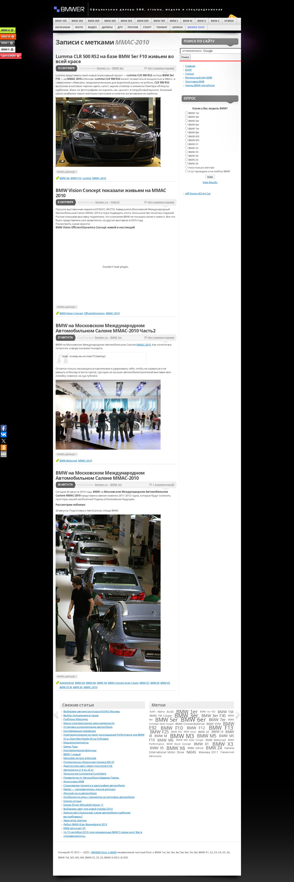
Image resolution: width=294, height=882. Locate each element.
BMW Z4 (193, 163)
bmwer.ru (103, 68)
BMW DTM (213, 724)
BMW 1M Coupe (161, 715)
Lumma (86, 178)
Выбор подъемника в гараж (81, 715)
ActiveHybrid (67, 683)
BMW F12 (196, 727)
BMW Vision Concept (71, 313)
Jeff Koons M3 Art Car (198, 193)
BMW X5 (165, 683)
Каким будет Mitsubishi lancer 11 (83, 805)
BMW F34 (176, 731)
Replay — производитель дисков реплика (89, 789)
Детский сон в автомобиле (80, 793)
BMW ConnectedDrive (189, 724)
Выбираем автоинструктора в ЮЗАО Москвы (91, 711)
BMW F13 (221, 727)
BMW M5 (193, 140)
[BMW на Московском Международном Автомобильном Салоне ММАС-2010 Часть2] (108, 448)
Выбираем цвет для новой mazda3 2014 (88, 809)
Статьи (189, 73)
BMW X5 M (66, 687)
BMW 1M (225, 711)
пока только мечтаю (201, 167)
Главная (190, 66)
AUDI (170, 712)
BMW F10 (76, 178)
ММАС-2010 (99, 178)
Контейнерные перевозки (79, 731)
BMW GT (144, 683)
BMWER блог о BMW (104, 852)
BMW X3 (193, 148)
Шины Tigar (70, 746)
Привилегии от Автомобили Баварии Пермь (91, 777)
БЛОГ (188, 69)
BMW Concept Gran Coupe (123, 683)
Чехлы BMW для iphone (200, 85)
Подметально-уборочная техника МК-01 (88, 762)
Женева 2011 (208, 752)
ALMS (152, 711)
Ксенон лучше (72, 801)
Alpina (160, 711)
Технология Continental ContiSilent (84, 773)
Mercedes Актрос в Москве (79, 758)
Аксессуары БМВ (73, 781)
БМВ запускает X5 (74, 828)
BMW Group (190, 731)
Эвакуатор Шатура (75, 820)
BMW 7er (102, 683)
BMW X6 (77, 687)
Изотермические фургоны (79, 750)
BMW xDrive (195, 748)
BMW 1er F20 (207, 711)
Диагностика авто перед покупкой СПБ (87, 766)
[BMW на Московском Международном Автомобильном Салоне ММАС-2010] (108, 671)
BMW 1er (116, 337)
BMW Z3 (193, 160)
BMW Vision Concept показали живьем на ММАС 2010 (111, 193)
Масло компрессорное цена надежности (88, 723)
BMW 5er (118, 68)
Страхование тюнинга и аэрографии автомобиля (94, 785)
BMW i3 (217, 731)
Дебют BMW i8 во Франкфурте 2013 (85, 824)
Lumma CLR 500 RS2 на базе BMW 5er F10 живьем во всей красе (115, 59)
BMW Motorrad (68, 460)
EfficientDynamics (94, 313)
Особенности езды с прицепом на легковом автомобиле (99, 797)
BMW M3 (193, 136)
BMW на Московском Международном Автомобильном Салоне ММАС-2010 (100, 475)
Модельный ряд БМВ (198, 77)
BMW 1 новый (72, 754)
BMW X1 (193, 144)
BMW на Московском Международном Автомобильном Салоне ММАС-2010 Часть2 (105, 328)
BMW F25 (159, 732)
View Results (210, 182)
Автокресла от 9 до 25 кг (78, 770)
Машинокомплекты (76, 742)
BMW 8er (193, 132)
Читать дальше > (67, 171)
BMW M (154, 683)
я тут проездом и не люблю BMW (209, 171)
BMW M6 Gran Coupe (189, 740)
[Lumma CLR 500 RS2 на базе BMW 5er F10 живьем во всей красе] (108, 166)
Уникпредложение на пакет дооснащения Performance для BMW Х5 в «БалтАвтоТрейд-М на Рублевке (103, 736)
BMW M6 (165, 739)
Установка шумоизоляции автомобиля (87, 727)
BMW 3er (193, 117)
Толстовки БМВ (194, 81)
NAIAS (191, 752)
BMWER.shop (196, 27)
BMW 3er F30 (213, 715)
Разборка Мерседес (75, 719)
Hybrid (115, 202)
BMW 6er (91, 683)
